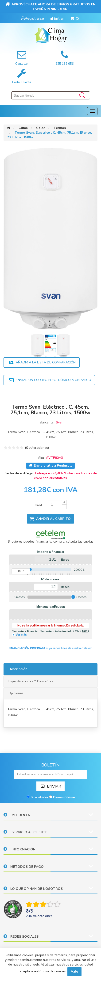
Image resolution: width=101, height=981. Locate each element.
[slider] (30, 569)
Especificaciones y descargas (30, 681)
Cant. (39, 505)
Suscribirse (39, 797)
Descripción (17, 669)
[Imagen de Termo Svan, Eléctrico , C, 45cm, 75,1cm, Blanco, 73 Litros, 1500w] (38, 345)
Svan (59, 422)
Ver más (21, 634)
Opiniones (15, 693)
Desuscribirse (64, 797)
